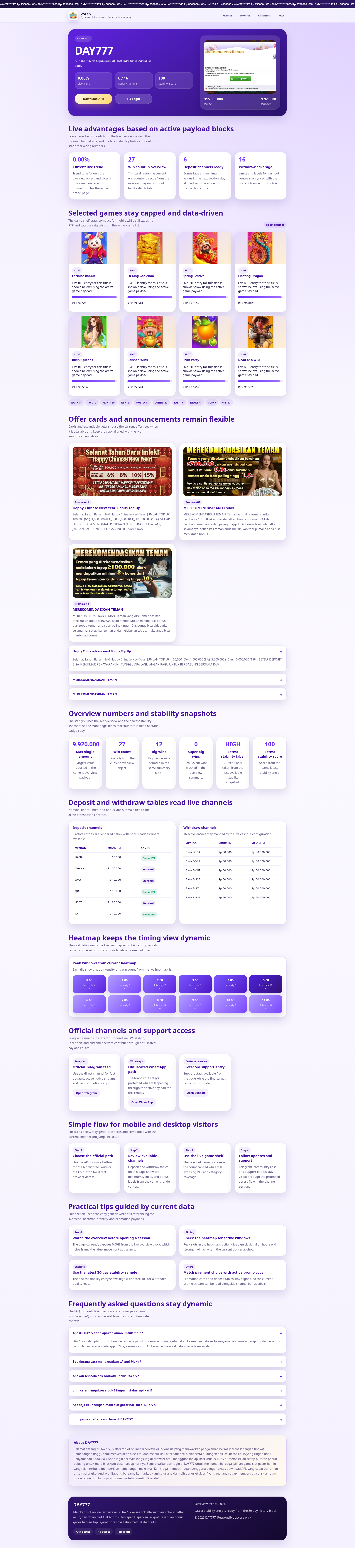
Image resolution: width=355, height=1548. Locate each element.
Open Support (196, 1092)
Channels (264, 15)
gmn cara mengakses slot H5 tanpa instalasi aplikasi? (112, 1390)
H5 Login (133, 99)
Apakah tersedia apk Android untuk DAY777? (106, 1376)
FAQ (281, 15)
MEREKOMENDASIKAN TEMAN (95, 680)
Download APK (93, 99)
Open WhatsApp (142, 1102)
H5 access (103, 1531)
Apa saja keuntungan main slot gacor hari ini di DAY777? (115, 1405)
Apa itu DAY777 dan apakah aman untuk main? (108, 1333)
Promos (245, 15)
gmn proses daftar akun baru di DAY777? (103, 1419)
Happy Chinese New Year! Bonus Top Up (102, 651)
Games (227, 15)
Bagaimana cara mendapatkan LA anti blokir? (107, 1361)
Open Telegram (86, 1093)
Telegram (123, 1531)
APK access (83, 1531)
